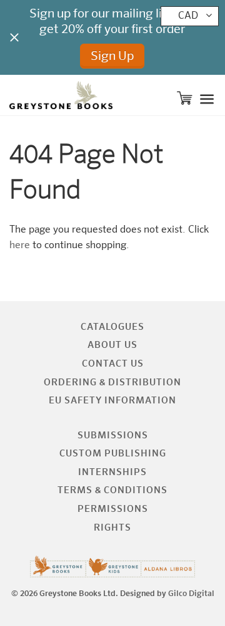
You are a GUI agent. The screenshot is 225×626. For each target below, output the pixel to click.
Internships (112, 472)
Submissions (113, 435)
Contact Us (113, 363)
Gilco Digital (191, 594)
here (19, 246)
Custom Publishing (112, 453)
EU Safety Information (112, 400)
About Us (113, 345)
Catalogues (112, 327)
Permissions (113, 509)
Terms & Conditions (113, 490)
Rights (112, 527)
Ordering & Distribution (112, 382)
